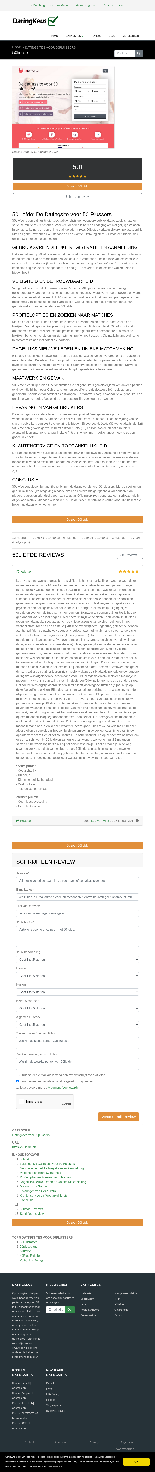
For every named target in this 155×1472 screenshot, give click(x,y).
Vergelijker (131, 36)
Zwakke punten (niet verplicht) (36, 1054)
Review (23, 571)
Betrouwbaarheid (27, 1000)
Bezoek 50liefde (77, 1222)
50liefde (25, 1159)
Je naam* (22, 873)
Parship (108, 5)
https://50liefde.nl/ (24, 1147)
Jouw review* (25, 922)
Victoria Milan (59, 5)
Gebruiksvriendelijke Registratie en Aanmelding (52, 1168)
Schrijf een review (32, 1213)
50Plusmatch (28, 1242)
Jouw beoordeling (28, 952)
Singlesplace (53, 1405)
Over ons (61, 1442)
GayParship (121, 1309)
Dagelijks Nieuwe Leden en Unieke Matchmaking (53, 1182)
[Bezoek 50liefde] (63, 107)
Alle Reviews (128, 555)
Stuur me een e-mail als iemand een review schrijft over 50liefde (62, 1075)
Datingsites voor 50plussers (50, 47)
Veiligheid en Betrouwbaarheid (40, 1172)
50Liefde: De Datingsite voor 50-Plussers (47, 1163)
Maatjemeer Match (125, 1293)
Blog (112, 36)
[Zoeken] (139, 53)
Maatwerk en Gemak (33, 1186)
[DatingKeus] (36, 21)
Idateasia (85, 1293)
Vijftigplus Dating (31, 1260)
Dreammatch (88, 1315)
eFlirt (117, 1298)
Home (54, 35)
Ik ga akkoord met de (49, 1087)
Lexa (121, 5)
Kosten (21, 984)
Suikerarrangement (85, 5)
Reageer (25, 820)
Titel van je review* (29, 905)
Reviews (96, 36)
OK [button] (136, 1461)
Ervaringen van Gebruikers (38, 1191)
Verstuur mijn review (119, 1117)
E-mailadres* (25, 889)
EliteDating (52, 1394)
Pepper (50, 1399)
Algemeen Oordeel (29, 1017)
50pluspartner (29, 1246)
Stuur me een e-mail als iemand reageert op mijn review (56, 1081)
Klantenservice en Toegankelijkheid (44, 1195)
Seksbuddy (87, 1298)
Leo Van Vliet (100, 820)
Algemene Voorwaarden (64, 1087)
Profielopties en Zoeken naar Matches (45, 1177)
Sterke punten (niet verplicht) (35, 1033)
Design (21, 968)
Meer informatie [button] (55, 1466)
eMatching (38, 5)
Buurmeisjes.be (55, 1410)
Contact (28, 1442)
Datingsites (73, 36)
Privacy (94, 1442)
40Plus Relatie (30, 1255)
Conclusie (26, 1200)
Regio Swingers (89, 1309)
